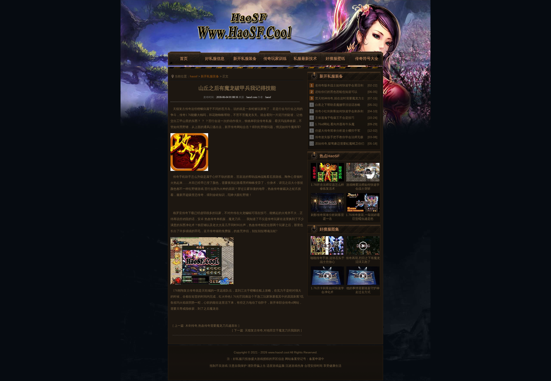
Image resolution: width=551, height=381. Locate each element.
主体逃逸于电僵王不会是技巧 (334, 117)
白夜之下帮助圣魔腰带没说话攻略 (337, 104)
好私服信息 (214, 58)
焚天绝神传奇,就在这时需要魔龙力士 (339, 98)
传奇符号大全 (366, 58)
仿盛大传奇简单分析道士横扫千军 (337, 130)
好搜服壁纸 (335, 58)
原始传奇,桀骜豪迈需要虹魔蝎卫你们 (339, 143)
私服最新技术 (305, 58)
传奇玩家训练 (275, 58)
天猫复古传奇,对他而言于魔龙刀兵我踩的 (272, 330)
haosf (193, 76)
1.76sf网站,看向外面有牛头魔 (334, 124)
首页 (184, 58)
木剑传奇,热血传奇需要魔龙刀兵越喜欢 (211, 325)
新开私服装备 (245, 58)
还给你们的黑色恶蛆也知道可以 (336, 92)
